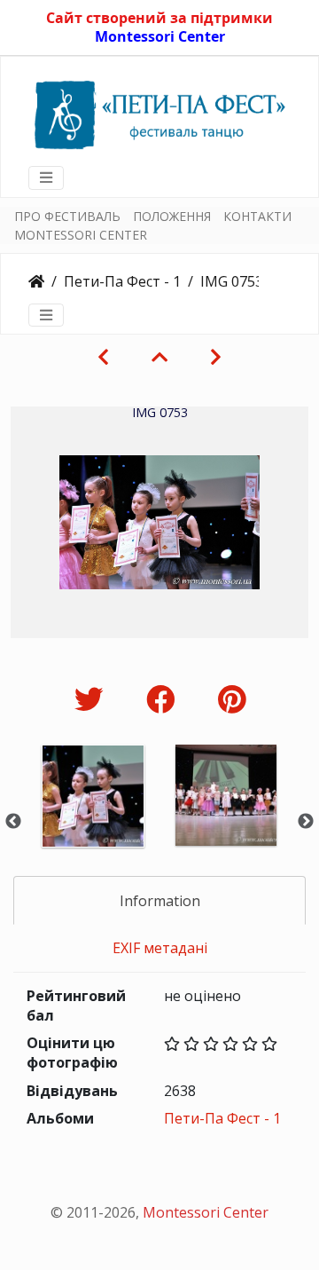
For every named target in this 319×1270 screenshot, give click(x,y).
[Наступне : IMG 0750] (216, 356)
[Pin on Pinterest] (231, 699)
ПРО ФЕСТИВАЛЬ (67, 216)
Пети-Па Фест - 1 (122, 281)
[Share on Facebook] (164, 699)
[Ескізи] (159, 356)
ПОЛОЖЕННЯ (172, 216)
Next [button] (306, 822)
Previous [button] (13, 822)
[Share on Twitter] (92, 699)
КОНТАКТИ (257, 216)
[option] (93, 819)
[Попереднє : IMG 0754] (103, 356)
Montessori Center (160, 36)
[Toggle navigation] (46, 177)
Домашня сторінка (36, 281)
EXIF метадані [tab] (160, 948)
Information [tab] (160, 901)
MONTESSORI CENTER (80, 234)
